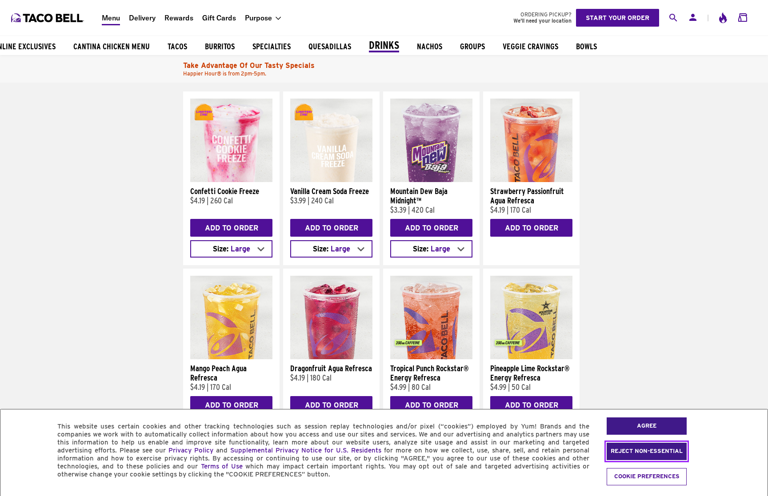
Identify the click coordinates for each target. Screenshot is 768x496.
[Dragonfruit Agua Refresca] (331, 357)
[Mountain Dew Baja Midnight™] (431, 179)
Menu (111, 17)
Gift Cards (219, 17)
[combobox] (231, 249)
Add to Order (231, 228)
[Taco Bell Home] (48, 17)
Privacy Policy (190, 450)
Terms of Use (222, 466)
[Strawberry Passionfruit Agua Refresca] (531, 179)
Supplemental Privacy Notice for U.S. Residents (305, 450)
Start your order (617, 17)
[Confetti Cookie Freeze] (231, 179)
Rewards (178, 17)
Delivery (142, 17)
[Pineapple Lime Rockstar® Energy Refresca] (531, 357)
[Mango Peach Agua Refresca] (231, 357)
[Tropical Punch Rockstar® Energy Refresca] (431, 357)
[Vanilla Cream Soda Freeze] (331, 179)
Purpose (258, 17)
